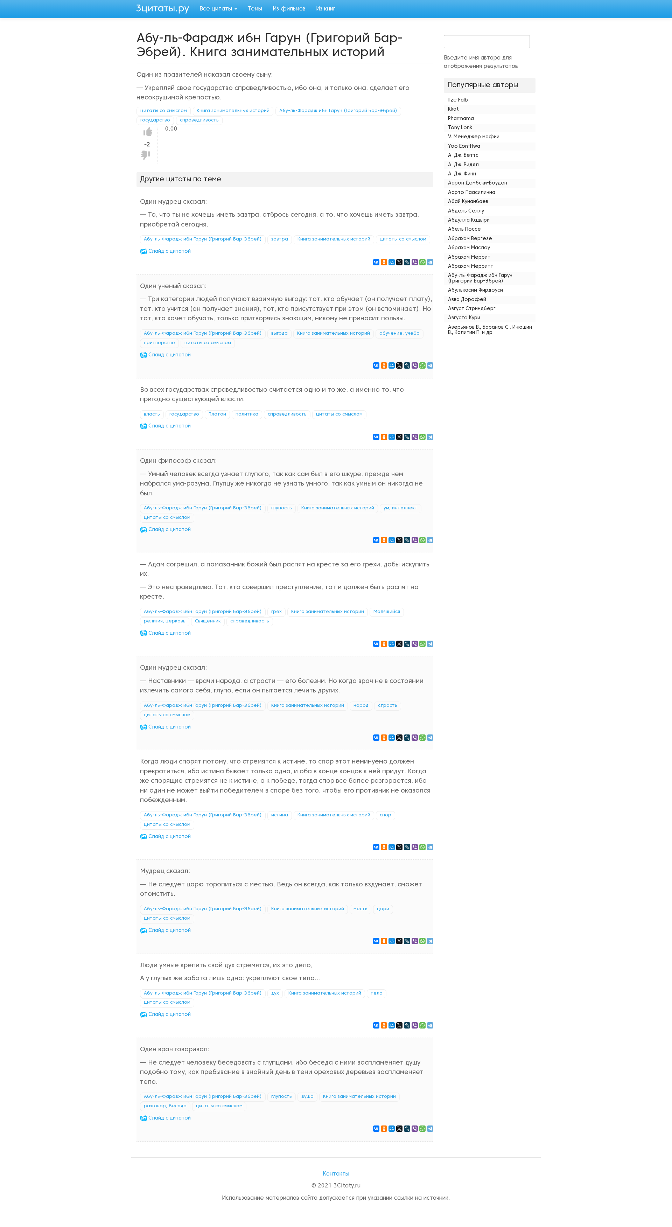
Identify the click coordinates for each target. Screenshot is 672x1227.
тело (377, 993)
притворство (159, 343)
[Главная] (165, 8)
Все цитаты (217, 9)
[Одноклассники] (384, 262)
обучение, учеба (399, 334)
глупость (281, 508)
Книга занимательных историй (233, 111)
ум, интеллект (401, 508)
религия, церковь (165, 621)
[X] (399, 262)
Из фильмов (289, 9)
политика (247, 414)
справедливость (199, 120)
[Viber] (415, 262)
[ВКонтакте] (376, 262)
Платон (217, 414)
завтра (279, 239)
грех (276, 612)
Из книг (325, 9)
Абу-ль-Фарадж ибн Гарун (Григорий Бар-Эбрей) (338, 111)
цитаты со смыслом (163, 111)
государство (155, 120)
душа (307, 1097)
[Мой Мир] (391, 262)
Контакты (336, 1174)
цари (383, 909)
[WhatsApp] (422, 262)
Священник (208, 621)
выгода (279, 334)
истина (279, 815)
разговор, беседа (165, 1106)
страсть (387, 706)
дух (275, 993)
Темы (255, 9)
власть (152, 414)
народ (361, 706)
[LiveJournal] (407, 262)
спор (385, 815)
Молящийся (386, 612)
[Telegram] (430, 262)
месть (361, 909)
